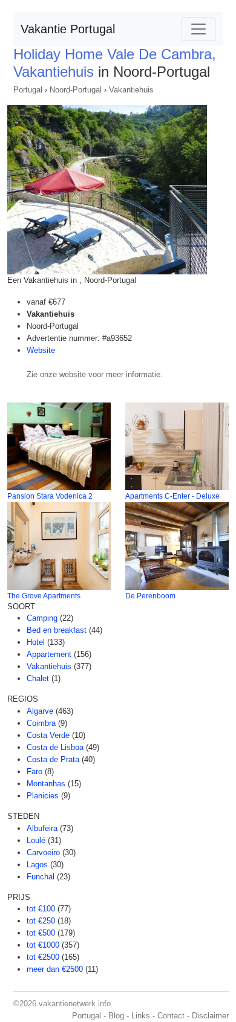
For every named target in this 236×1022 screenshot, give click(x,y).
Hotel (36, 642)
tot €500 (41, 932)
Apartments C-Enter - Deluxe (172, 496)
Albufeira (42, 828)
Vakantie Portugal (68, 29)
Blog (116, 1015)
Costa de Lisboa (55, 747)
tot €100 (41, 908)
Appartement (49, 654)
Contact (171, 1015)
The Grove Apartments (43, 596)
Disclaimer (210, 1015)
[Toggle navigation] (198, 29)
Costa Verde (48, 735)
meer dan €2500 (55, 969)
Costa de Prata (53, 759)
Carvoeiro (43, 852)
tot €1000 (43, 944)
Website (41, 350)
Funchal (40, 876)
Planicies (43, 795)
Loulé (36, 840)
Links (140, 1015)
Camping (42, 618)
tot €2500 (43, 957)
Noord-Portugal (76, 89)
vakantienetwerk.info (75, 1003)
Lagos (37, 864)
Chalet (38, 678)
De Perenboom (150, 596)
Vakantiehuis (131, 89)
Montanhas (46, 783)
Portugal (27, 89)
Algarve (40, 711)
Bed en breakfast (57, 630)
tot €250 (41, 920)
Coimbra (41, 723)
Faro (34, 771)
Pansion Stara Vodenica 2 (50, 496)
